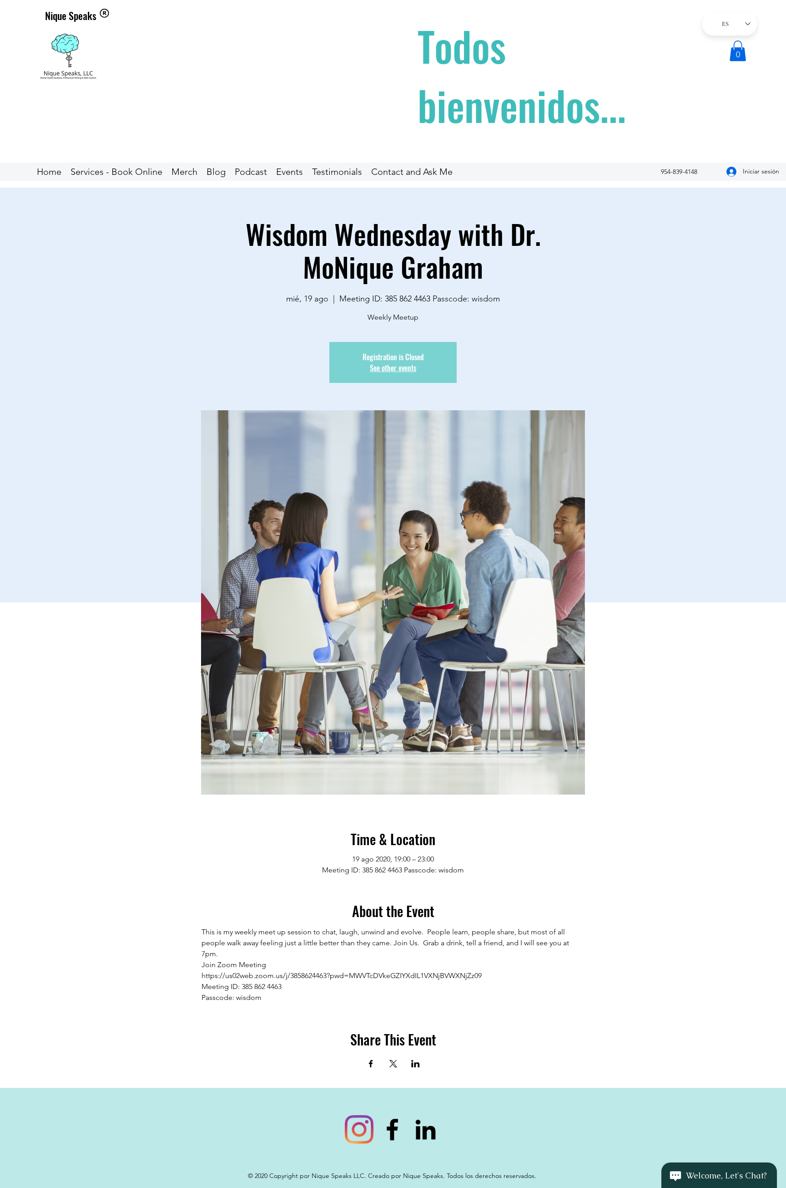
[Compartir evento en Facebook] (371, 1063)
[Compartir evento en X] (393, 1063)
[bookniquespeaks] (359, 1129)
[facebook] (392, 1129)
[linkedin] (425, 1129)
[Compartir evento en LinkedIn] (415, 1063)
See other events (393, 367)
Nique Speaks (70, 15)
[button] (737, 51)
